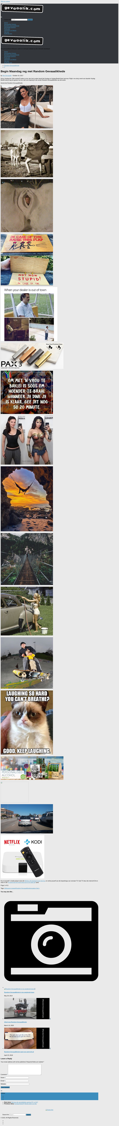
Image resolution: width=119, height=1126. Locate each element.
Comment (4, 1074)
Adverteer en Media (10, 30)
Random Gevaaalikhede (11, 26)
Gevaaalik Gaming (10, 27)
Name (3, 1077)
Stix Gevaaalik (7, 75)
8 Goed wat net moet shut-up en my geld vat (21, 882)
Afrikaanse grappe (10, 888)
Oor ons (6, 32)
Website (3, 1084)
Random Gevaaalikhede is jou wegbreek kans (19, 992)
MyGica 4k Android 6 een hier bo (35, 881)
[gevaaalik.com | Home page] (59, 9)
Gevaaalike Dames (10, 24)
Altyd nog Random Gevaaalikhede (15, 1022)
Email (3, 1081)
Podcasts (7, 29)
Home (6, 22)
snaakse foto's (35, 888)
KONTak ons (8, 33)
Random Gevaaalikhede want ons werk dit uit (19, 1052)
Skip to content (5, 1)
